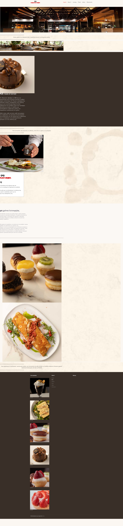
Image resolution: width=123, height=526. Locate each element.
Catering (74, 2)
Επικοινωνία (89, 2)
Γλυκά (79, 2)
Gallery (83, 2)
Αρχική (64, 2)
